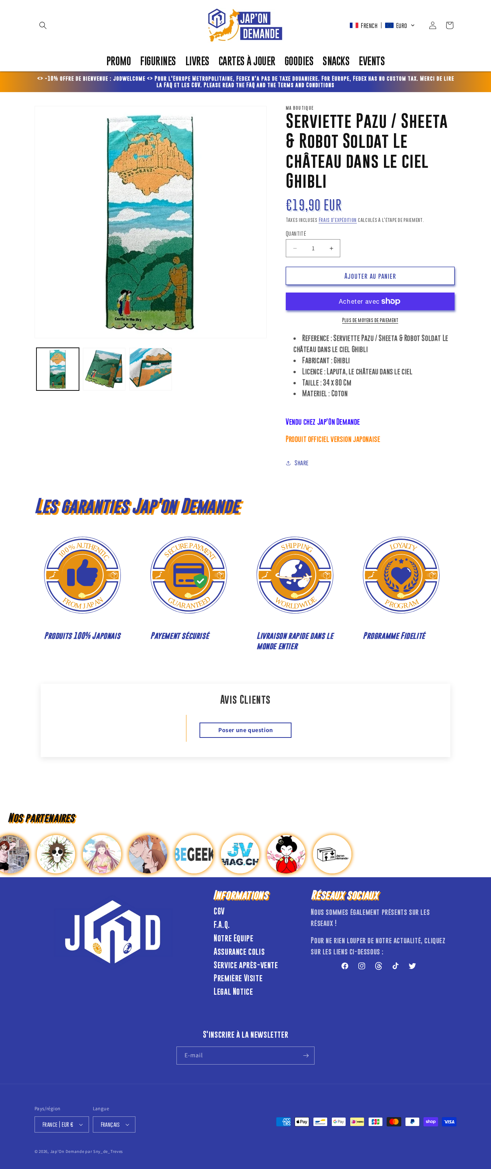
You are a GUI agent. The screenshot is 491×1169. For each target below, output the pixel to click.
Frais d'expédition (338, 220)
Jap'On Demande (67, 1151)
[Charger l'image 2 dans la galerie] (104, 369)
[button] (43, 25)
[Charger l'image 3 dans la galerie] (150, 369)
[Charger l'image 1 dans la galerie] (57, 369)
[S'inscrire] (305, 1056)
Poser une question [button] (245, 730)
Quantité (296, 233)
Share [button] (302, 462)
